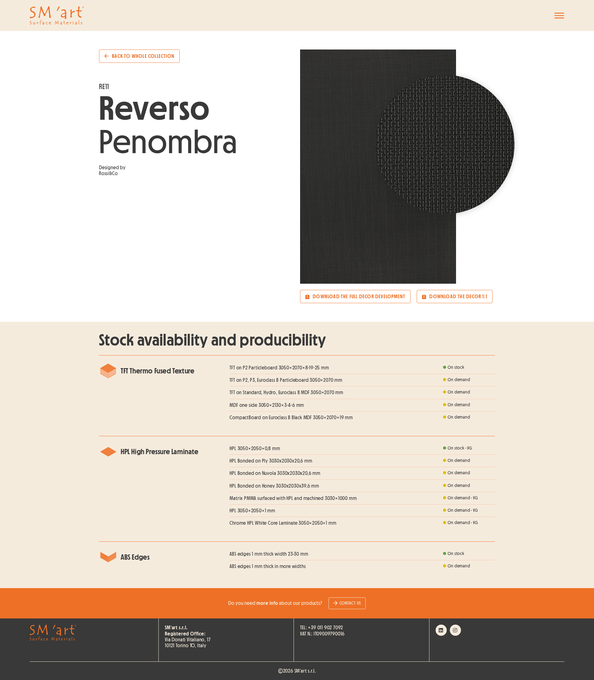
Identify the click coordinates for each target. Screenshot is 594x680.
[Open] (559, 15)
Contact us (350, 603)
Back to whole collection (143, 56)
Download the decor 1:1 (458, 296)
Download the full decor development (359, 296)
